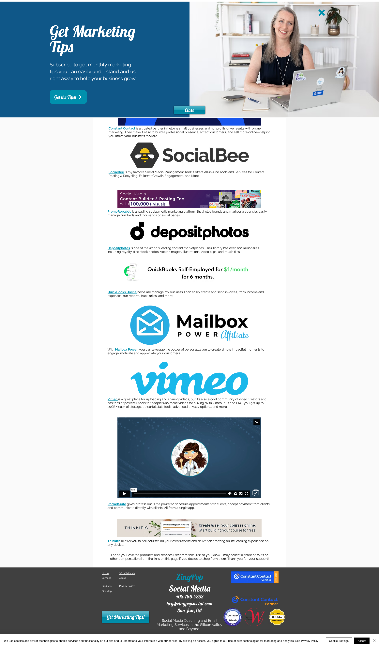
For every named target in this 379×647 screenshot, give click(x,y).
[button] (321, 12)
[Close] (374, 641)
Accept (362, 641)
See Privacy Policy (306, 641)
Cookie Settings (339, 641)
